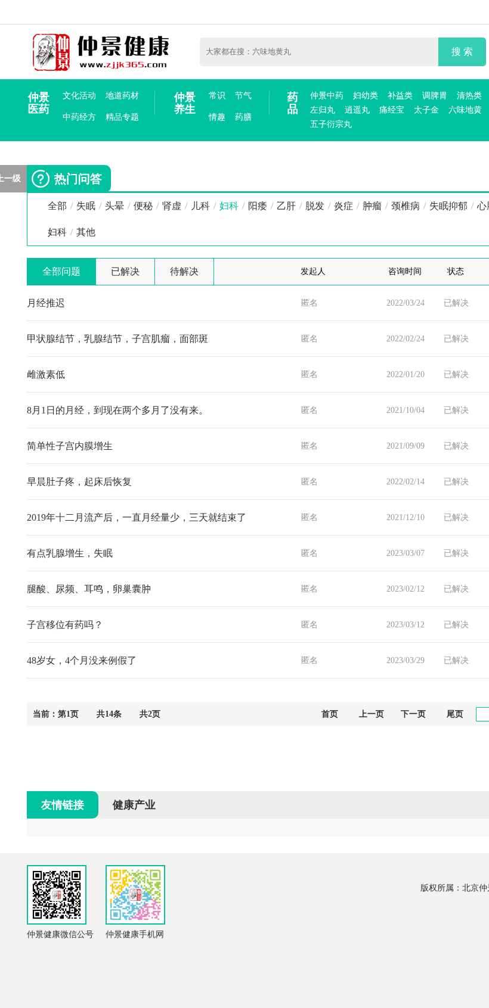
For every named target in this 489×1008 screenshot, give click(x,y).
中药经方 (79, 117)
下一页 (413, 714)
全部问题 (61, 271)
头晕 (114, 206)
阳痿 (257, 206)
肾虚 (171, 206)
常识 (217, 95)
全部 (57, 206)
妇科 (229, 206)
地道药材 (122, 95)
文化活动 (79, 95)
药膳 (243, 117)
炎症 (343, 206)
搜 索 (462, 51)
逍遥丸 (357, 109)
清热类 (469, 95)
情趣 (217, 117)
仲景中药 (326, 95)
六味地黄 (465, 109)
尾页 (455, 714)
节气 (243, 95)
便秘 (143, 206)
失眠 (85, 206)
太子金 (426, 109)
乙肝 (286, 206)
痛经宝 (391, 109)
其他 (85, 232)
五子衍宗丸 (331, 124)
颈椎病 (405, 206)
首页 (329, 714)
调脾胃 (434, 95)
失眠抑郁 (448, 206)
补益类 (400, 95)
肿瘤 (372, 206)
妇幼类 (365, 95)
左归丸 (322, 109)
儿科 (200, 206)
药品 (292, 103)
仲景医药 (38, 103)
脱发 (314, 206)
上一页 (371, 714)
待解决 (184, 271)
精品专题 (122, 117)
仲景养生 (185, 103)
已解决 (125, 271)
